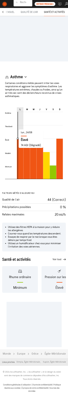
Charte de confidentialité (42, 385)
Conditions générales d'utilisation (17, 385)
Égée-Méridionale (55, 353)
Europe (21, 353)
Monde (7, 353)
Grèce (35, 353)
